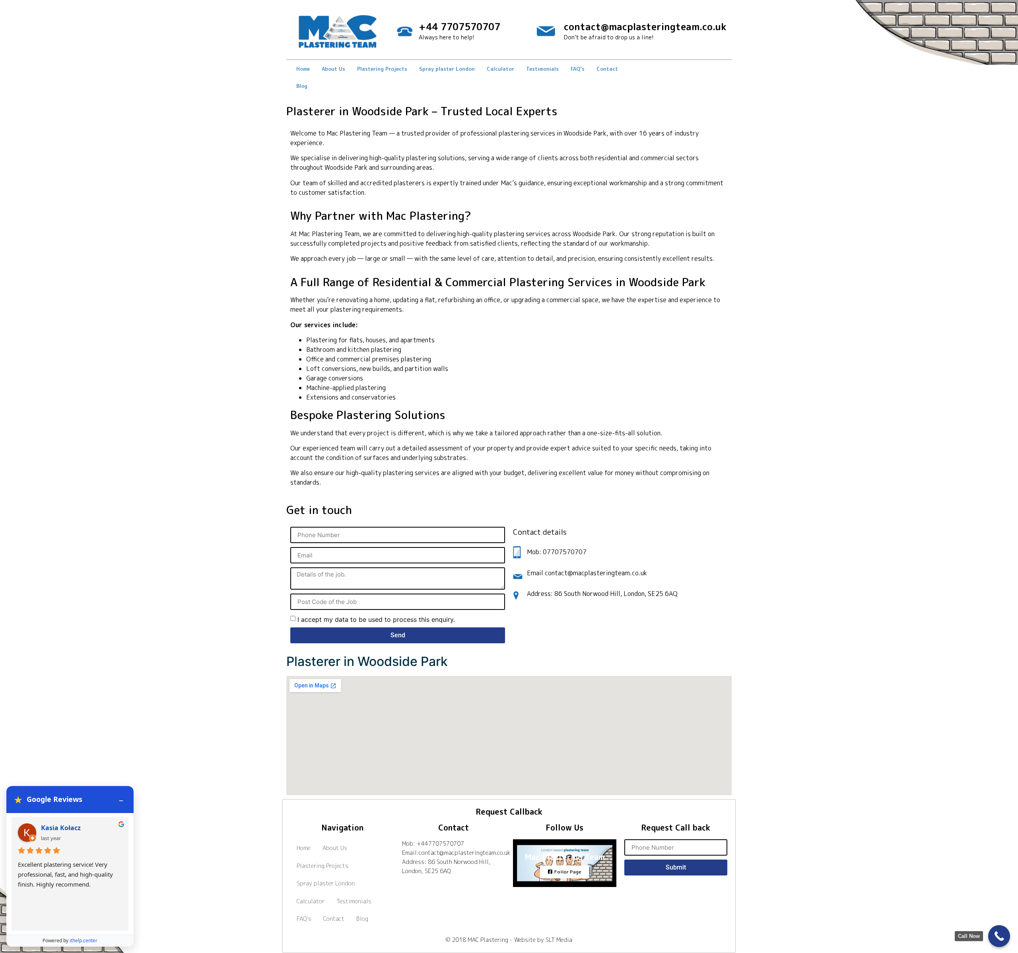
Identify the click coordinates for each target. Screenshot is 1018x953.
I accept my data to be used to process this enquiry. (376, 619)
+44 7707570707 (459, 26)
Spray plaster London (447, 68)
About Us (333, 68)
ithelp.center (83, 940)
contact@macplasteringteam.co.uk (645, 26)
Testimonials (542, 68)
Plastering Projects (382, 68)
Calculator (500, 68)
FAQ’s (578, 68)
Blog (301, 85)
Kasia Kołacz (61, 827)
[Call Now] (999, 936)
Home (303, 68)
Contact (607, 68)
